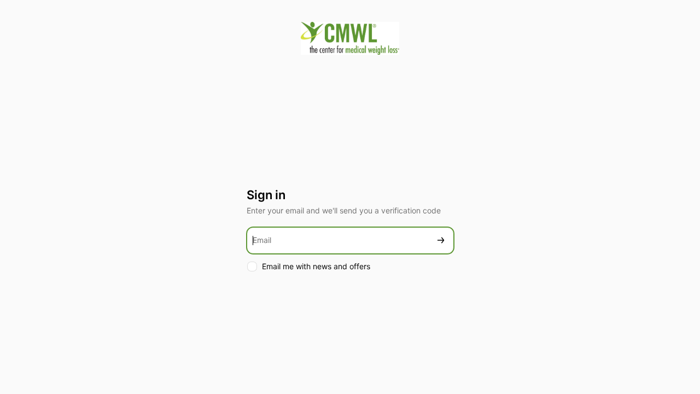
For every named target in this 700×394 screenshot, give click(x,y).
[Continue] (440, 240)
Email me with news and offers (316, 266)
